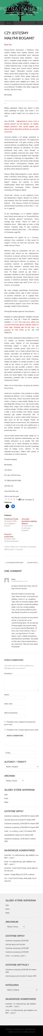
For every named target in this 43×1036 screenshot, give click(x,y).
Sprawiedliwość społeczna (13, 835)
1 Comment (19, 549)
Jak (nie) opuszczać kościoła (14, 820)
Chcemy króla (33, 562)
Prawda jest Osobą (11, 519)
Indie (6, 794)
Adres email (8, 704)
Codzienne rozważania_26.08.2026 (15, 816)
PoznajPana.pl (21, 8)
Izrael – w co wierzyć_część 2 (14, 831)
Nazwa (6, 695)
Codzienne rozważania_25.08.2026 (15, 823)
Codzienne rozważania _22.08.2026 (16, 839)
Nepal (6, 802)
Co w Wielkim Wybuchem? (13, 562)
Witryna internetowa (10, 713)
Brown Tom (8, 44)
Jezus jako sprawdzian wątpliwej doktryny (29, 521)
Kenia (6, 798)
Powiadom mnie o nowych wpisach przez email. (23, 730)
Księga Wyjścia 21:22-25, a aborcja (22, 874)
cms (5, 878)
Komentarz (8, 673)
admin (12, 549)
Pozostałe (22, 547)
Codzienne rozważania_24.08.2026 (15, 827)
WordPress (30, 1029)
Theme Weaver (29, 1032)
